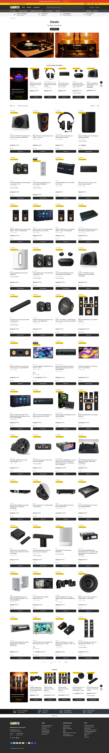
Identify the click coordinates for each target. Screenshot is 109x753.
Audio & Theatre (23, 11)
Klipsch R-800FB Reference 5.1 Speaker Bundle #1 (88, 415)
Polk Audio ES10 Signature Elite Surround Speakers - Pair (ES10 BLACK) (43, 320)
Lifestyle (58, 11)
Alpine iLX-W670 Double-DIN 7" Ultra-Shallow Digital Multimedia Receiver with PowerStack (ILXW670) (20, 416)
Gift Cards (86, 737)
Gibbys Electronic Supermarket (18, 748)
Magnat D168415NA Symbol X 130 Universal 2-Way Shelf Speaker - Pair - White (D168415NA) (19, 598)
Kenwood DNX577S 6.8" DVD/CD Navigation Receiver (40, 597)
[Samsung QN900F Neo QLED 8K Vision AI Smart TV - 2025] (43, 352)
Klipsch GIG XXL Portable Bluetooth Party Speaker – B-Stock (36, 85)
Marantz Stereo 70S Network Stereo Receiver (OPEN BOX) (65, 505)
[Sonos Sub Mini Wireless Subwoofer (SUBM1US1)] (20, 259)
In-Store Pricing (66, 734)
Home (11, 18)
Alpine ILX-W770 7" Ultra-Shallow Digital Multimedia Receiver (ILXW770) (43, 230)
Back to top (54, 715)
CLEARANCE (36, 7)
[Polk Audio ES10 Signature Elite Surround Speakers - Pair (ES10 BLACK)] (43, 306)
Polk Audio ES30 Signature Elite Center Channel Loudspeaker (42, 460)
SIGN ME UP (66, 1)
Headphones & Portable (36, 11)
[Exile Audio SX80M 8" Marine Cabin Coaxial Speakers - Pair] (20, 446)
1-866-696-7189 (19, 733)
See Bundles (19, 699)
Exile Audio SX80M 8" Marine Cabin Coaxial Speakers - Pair (18, 460)
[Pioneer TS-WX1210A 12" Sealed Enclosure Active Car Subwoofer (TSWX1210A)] (20, 122)
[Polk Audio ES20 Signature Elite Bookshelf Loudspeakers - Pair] (20, 169)
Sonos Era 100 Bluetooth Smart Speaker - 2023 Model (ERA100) (88, 136)
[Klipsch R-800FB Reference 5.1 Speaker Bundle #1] (88, 401)
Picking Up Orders (66, 725)
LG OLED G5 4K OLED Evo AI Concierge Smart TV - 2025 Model (87, 367)
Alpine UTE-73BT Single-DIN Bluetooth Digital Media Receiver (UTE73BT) (42, 415)
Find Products (32, 56)
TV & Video (13, 11)
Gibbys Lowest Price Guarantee (69, 732)
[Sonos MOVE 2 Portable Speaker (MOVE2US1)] (66, 536)
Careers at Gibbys (45, 729)
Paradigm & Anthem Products (90, 729)
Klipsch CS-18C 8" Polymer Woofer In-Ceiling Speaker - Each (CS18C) (87, 597)
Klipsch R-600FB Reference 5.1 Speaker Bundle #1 (88, 320)
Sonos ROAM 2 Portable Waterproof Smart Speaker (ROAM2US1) (41, 183)
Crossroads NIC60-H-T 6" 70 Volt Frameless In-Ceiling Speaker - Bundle (79, 689)
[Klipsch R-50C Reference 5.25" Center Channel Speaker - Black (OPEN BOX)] (20, 352)
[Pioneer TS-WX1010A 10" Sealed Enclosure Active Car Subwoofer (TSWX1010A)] (93, 74)
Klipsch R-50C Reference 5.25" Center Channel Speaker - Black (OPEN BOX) (19, 367)
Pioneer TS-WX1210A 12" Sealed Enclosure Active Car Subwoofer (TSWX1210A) (20, 136)
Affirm (64, 729)
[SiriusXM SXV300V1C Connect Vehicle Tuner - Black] (66, 169)
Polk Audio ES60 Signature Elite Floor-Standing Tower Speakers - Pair (87, 642)
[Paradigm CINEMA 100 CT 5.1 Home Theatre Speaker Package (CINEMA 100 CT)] (66, 583)
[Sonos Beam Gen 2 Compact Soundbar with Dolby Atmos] (20, 306)
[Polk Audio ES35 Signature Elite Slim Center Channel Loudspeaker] (43, 536)
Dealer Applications (88, 732)
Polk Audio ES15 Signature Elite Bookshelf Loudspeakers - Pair (43, 273)
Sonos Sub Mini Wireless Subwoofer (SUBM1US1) (19, 273)
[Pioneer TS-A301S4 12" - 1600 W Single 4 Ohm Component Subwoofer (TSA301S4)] (66, 306)
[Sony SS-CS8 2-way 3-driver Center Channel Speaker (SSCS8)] (64, 74)
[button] (97, 7)
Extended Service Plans (89, 725)
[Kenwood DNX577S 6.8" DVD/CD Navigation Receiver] (43, 583)
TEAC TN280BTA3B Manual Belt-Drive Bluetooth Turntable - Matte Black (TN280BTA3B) (87, 461)
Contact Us (44, 728)
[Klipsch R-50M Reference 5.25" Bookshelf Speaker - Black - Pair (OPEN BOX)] (20, 215)
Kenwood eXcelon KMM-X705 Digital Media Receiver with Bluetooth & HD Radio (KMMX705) (64, 368)
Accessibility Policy (46, 731)
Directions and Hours (46, 727)
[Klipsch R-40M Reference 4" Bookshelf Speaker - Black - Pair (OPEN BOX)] (66, 215)
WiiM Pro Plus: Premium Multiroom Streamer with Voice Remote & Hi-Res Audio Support (19, 552)
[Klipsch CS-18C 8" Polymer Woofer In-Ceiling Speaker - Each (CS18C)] (88, 583)
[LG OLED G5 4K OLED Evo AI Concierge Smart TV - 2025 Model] (88, 352)
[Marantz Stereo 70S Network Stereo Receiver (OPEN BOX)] (66, 491)
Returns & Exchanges (67, 728)
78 (59, 662)
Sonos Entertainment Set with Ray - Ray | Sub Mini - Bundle (92, 689)
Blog (94, 3)
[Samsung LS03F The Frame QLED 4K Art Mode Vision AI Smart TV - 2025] (43, 628)
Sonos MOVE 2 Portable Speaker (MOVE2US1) (63, 551)
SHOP (23, 7)
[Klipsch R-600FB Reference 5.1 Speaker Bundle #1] (88, 306)
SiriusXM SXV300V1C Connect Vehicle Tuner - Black (65, 183)
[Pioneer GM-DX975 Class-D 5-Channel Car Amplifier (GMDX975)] (88, 491)
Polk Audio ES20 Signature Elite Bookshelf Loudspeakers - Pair (20, 183)
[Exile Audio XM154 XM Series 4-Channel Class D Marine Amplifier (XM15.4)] (88, 215)
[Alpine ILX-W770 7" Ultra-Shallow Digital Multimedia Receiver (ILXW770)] (43, 215)
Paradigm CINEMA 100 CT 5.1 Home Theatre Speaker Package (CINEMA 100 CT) (65, 598)
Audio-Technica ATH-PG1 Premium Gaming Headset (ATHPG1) (50, 85)
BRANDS (29, 7)
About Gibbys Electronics (47, 725)
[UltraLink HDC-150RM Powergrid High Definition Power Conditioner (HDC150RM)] (20, 491)
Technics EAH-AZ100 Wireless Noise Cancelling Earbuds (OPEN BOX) (78, 85)
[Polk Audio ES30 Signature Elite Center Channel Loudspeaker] (43, 446)
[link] (43, 662)
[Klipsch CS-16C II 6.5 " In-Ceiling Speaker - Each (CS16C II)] (43, 491)
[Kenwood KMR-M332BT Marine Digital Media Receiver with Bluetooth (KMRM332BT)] (20, 628)
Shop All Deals (54, 29)
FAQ (90, 3)
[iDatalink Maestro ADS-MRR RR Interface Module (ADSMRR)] (66, 401)
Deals (14, 18)
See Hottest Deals (19, 96)
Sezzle (64, 731)
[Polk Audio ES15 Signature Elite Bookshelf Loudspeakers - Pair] (43, 259)
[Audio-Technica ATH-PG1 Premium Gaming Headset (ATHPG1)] (50, 74)
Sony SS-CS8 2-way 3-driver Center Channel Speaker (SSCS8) (63, 85)
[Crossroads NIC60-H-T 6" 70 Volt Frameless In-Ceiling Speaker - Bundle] (79, 678)
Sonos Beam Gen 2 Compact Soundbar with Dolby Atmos (19, 320)
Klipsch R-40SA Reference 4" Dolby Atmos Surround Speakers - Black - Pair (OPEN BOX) (65, 643)
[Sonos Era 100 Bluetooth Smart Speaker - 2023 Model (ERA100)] (88, 122)
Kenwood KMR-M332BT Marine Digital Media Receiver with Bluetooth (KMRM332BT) (19, 643)
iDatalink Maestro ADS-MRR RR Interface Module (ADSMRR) (66, 415)
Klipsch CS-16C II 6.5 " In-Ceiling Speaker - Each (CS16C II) (43, 505)
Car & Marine (49, 11)
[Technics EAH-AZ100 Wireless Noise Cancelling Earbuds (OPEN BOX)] (79, 74)
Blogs (85, 735)
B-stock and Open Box (89, 727)
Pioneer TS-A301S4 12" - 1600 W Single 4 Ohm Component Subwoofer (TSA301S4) (66, 320)
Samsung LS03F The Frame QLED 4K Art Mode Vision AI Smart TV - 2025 (43, 642)
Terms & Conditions (46, 732)
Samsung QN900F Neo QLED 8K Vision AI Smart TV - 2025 (43, 367)
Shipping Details (66, 727)
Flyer (98, 3)
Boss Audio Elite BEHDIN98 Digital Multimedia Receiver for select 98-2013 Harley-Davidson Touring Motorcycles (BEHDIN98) (88, 552)
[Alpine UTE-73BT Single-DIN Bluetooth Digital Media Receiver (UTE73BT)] (43, 401)
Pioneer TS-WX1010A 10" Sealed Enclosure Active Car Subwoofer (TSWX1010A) (92, 85)
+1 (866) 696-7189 (22, 3)
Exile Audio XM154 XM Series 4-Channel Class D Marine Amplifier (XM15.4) (88, 230)
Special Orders (87, 728)
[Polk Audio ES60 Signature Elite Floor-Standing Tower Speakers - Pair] (88, 628)
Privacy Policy (44, 734)
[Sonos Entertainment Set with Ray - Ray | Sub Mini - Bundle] (93, 678)
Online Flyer (86, 734)
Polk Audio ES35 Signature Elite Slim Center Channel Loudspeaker (42, 551)
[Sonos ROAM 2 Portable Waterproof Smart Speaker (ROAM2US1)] (43, 169)
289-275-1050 (19, 734)
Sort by (20, 105)
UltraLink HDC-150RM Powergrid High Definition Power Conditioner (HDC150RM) (19, 506)
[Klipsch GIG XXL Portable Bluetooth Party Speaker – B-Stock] (36, 74)
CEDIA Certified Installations (90, 731)
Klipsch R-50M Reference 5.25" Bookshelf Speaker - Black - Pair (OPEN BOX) (20, 230)
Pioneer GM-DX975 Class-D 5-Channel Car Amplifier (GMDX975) (87, 505)
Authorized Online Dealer (68, 735)
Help (87, 3)
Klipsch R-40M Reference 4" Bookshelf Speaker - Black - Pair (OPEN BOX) (65, 230)
